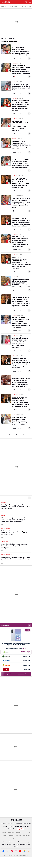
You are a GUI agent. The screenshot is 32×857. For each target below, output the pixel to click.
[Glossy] (4, 835)
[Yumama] (26, 835)
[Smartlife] (11, 835)
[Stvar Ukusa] (16, 838)
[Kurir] (4, 832)
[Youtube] (20, 851)
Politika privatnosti (25, 844)
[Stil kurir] (29, 832)
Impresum (12, 842)
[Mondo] (11, 832)
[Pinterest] (12, 851)
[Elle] (24, 832)
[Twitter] (7, 851)
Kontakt (4, 844)
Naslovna (3, 38)
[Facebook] (3, 851)
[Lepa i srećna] (5, 2)
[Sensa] (18, 835)
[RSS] (29, 851)
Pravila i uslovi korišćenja (23, 842)
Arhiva (16, 846)
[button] (16, 58)
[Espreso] (18, 832)
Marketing (5, 842)
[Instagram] (16, 851)
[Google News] (24, 851)
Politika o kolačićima (13, 844)
